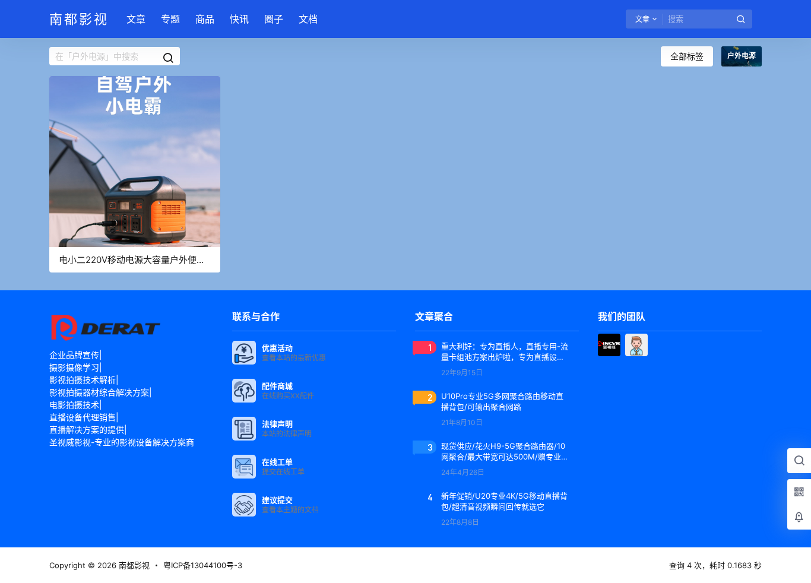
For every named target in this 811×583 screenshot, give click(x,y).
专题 (170, 19)
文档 (308, 19)
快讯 (239, 19)
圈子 (273, 19)
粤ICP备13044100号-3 (202, 565)
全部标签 (687, 56)
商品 (204, 19)
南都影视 (133, 565)
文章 (135, 19)
